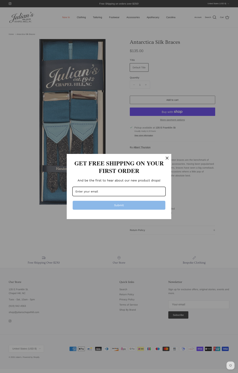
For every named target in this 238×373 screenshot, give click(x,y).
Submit (119, 205)
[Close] (167, 158)
